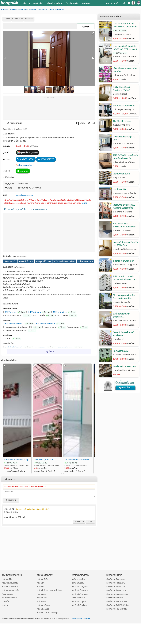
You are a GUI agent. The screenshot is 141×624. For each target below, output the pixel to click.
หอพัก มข (40, 583)
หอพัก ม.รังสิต (42, 579)
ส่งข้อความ (11, 500)
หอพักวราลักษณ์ (120, 351)
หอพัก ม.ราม (42, 598)
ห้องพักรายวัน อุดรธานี (115, 587)
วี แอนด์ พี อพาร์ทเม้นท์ (123, 261)
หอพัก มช (40, 587)
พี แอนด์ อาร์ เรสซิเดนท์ (124, 105)
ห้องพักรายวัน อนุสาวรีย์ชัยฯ (117, 594)
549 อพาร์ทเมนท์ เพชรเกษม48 (76, 459)
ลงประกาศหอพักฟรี (9, 598)
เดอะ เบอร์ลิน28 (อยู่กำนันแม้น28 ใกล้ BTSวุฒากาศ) (125, 47)
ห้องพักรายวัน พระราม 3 (116, 590)
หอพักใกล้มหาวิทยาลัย (10, 590)
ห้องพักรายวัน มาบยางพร (116, 601)
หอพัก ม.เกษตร (43, 609)
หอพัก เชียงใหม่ (78, 583)
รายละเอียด (18, 19)
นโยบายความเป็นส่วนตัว (80, 619)
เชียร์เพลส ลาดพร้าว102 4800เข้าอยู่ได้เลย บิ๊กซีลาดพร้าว (124, 207)
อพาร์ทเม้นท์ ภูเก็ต (79, 601)
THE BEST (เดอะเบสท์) (43, 459)
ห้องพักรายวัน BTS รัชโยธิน (117, 605)
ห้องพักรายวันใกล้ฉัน (10, 583)
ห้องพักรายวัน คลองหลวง (116, 609)
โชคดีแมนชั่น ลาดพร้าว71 (124, 366)
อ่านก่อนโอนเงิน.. (25, 165)
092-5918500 (26, 159)
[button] (93, 33)
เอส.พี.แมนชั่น (119, 189)
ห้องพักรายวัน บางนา (114, 598)
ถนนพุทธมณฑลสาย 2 (45, 324)
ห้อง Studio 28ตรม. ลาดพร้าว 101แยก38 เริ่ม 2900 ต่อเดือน (124, 225)
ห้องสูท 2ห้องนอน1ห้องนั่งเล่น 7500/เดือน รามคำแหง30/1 (125, 244)
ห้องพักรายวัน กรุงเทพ (115, 579)
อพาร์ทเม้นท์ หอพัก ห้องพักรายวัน (9, 3)
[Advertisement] (49, 108)
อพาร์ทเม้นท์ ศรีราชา (79, 605)
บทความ (5, 605)
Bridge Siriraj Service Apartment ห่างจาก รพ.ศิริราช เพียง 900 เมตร (125, 89)
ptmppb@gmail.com (24, 195)
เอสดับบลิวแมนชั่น (121, 174)
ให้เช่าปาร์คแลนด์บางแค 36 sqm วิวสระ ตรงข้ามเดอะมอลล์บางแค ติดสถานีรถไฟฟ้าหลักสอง (17, 459)
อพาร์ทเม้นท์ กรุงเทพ (80, 587)
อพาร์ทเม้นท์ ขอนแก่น (80, 590)
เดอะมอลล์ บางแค (65, 347)
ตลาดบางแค (39, 347)
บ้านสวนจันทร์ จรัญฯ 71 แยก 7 (124, 138)
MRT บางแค (10, 312)
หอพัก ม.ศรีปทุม (43, 605)
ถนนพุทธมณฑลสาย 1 (14, 324)
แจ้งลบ (82, 123)
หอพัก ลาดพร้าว (78, 579)
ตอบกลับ (80, 522)
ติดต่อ (7, 19)
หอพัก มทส (41, 594)
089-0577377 (47, 159)
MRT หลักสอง (34, 312)
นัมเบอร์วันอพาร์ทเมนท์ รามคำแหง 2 (123, 334)
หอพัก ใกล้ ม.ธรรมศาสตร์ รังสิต (49, 590)
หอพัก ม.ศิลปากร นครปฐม (47, 613)
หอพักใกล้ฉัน (7, 579)
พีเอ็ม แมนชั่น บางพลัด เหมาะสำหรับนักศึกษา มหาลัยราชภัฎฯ (124, 278)
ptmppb (24, 170)
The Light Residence (122, 121)
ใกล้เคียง (30, 19)
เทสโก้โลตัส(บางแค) (13, 347)
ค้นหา (25, 3)
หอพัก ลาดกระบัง (78, 598)
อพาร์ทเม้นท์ (38, 3)
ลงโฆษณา (86, 3)
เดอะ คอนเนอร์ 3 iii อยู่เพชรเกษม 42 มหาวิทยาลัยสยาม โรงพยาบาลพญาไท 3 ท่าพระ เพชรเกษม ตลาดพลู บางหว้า (125, 25)
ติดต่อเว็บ (6, 601)
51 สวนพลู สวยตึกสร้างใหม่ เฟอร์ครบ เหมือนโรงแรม (124, 297)
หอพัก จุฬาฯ (41, 601)
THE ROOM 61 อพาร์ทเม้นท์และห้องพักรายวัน (125, 156)
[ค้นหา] (124, 3)
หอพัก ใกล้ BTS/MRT (10, 587)
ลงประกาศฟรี (112, 3)
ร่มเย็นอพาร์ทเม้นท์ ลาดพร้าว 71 (121, 315)
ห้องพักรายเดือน (54, 3)
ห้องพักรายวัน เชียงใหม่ (115, 583)
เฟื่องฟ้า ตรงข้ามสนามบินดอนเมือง (125, 70)
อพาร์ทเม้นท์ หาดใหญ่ (80, 594)
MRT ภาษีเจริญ (60, 312)
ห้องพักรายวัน (72, 3)
